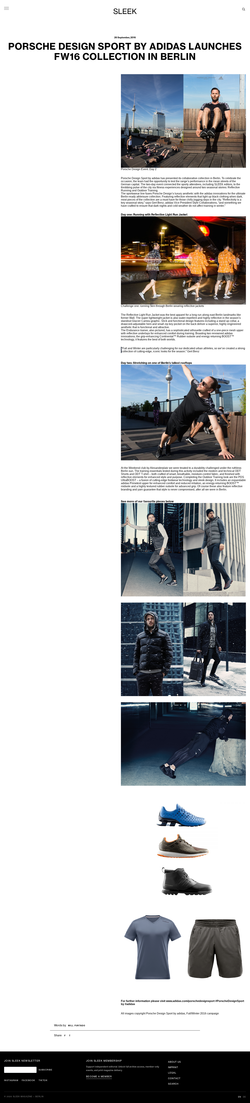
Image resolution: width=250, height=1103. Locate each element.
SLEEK (125, 11)
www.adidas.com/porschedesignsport (190, 1001)
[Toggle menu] (6, 8)
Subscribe (45, 1070)
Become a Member (99, 1076)
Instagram (11, 1080)
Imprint (173, 1067)
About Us (174, 1062)
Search (173, 1084)
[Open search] (243, 9)
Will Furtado (76, 1026)
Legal (172, 1073)
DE (244, 1097)
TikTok (43, 1080)
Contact (174, 1078)
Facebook (28, 1080)
